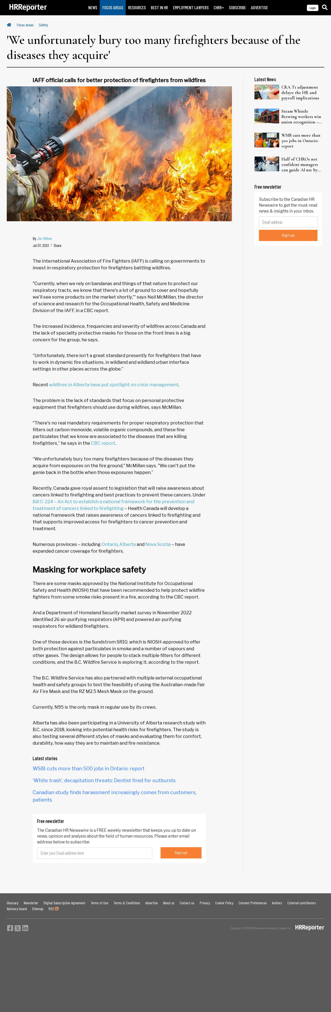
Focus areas (25, 24)
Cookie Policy (224, 902)
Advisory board (17, 908)
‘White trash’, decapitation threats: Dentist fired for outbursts (104, 780)
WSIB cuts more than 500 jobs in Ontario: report (89, 768)
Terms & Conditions (126, 902)
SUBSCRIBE (237, 7)
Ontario (110, 544)
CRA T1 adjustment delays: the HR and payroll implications (300, 93)
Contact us (187, 902)
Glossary (12, 902)
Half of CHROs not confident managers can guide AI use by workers (299, 164)
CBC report (103, 443)
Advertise (151, 902)
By (42, 238)
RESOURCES (137, 7)
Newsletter (31, 902)
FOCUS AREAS (112, 7)
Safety (43, 24)
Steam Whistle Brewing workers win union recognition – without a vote (301, 117)
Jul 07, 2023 (41, 245)
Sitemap (37, 908)
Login (313, 8)
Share (57, 245)
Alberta (127, 544)
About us (169, 902)
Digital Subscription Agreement (64, 902)
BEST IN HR (159, 7)
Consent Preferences (253, 902)
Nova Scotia (158, 544)
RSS (51, 908)
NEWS (92, 7)
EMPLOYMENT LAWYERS (191, 7)
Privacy (205, 902)
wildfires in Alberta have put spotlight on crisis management (114, 384)
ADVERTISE (259, 7)
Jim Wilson (44, 238)
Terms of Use (99, 902)
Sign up (181, 853)
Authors (277, 902)
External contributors (301, 902)
